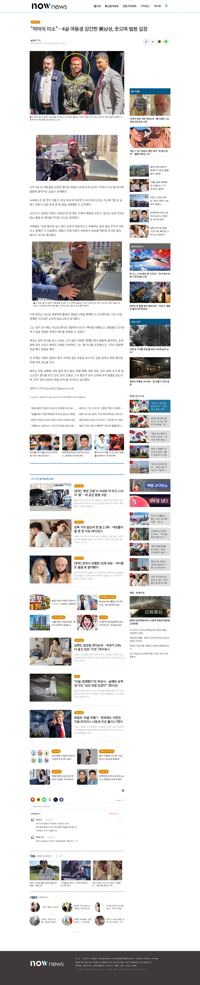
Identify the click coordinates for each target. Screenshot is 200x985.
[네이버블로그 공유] (166, 43)
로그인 (78, 958)
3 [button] (78, 931)
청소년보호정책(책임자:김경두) (123, 958)
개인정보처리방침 (104, 958)
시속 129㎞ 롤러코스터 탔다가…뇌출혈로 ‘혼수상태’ (121, 884)
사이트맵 (155, 958)
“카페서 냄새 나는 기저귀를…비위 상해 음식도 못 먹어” (90, 884)
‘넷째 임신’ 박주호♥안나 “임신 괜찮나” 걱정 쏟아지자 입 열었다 (50, 908)
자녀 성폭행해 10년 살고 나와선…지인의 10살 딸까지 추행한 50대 (58, 884)
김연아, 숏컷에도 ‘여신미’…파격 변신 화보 (83, 907)
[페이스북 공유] (146, 43)
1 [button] (75, 931)
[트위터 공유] (152, 43)
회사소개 (85, 958)
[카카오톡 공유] (159, 43)
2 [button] (76, 931)
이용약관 (93, 958)
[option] (58, 874)
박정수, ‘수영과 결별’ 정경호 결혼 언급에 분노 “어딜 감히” (50, 922)
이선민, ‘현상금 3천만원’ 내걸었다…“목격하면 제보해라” (82, 922)
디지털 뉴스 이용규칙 (143, 958)
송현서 (33, 40)
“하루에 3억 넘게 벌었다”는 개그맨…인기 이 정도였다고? (115, 908)
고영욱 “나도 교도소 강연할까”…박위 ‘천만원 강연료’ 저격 (115, 922)
